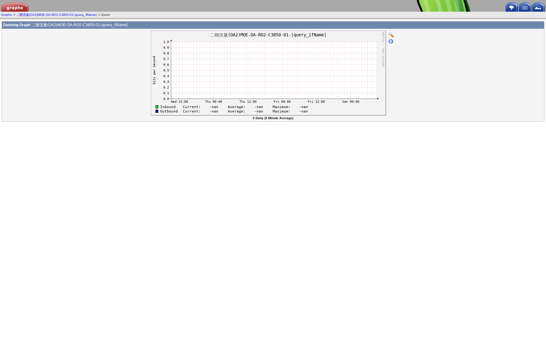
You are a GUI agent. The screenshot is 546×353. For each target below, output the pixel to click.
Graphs (6, 14)
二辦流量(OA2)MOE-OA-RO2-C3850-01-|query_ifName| (56, 14)
